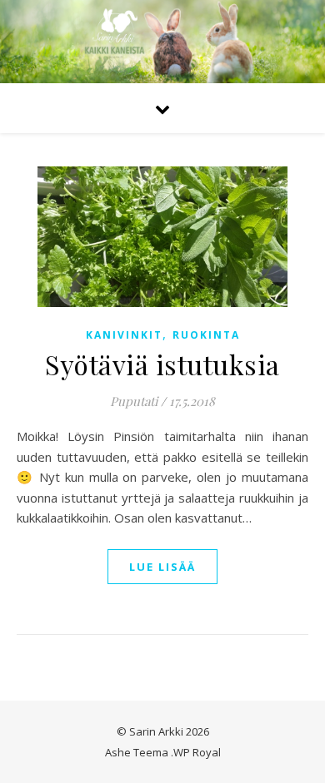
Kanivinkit (124, 335)
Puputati (134, 401)
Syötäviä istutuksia (162, 364)
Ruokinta (206, 335)
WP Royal (197, 752)
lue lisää (162, 566)
